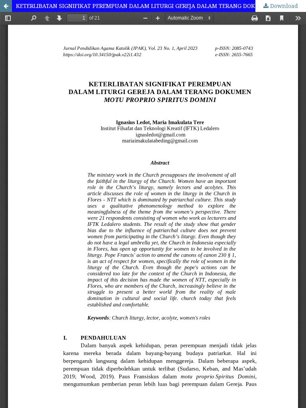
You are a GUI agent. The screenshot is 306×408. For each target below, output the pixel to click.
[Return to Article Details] (6, 6)
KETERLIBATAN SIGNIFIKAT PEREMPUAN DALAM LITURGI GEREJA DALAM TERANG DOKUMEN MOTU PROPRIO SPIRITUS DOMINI (161, 6)
